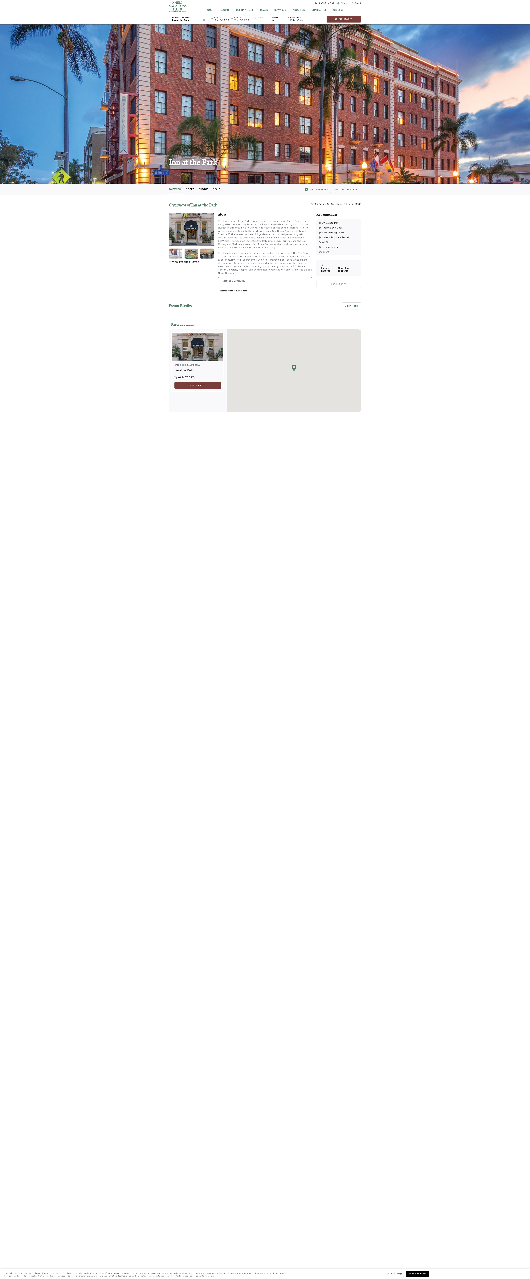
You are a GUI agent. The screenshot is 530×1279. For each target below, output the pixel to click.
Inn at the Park (183, 370)
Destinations (245, 10)
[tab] (209, 10)
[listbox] (262, 20)
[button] (356, 3)
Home (209, 10)
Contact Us (319, 10)
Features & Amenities (233, 281)
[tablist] (274, 10)
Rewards (280, 10)
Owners (338, 10)
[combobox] (187, 20)
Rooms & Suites (180, 306)
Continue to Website (418, 1274)
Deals (264, 10)
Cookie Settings (394, 1274)
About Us (299, 10)
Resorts (224, 10)
